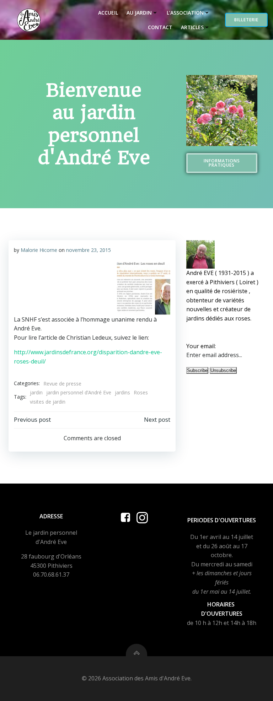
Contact (160, 27)
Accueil (108, 12)
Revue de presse (62, 383)
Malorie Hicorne (39, 250)
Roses (141, 392)
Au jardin (139, 12)
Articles (192, 27)
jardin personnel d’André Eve (78, 392)
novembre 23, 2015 (88, 250)
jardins (122, 392)
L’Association (185, 12)
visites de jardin (47, 401)
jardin (36, 392)
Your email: (201, 346)
